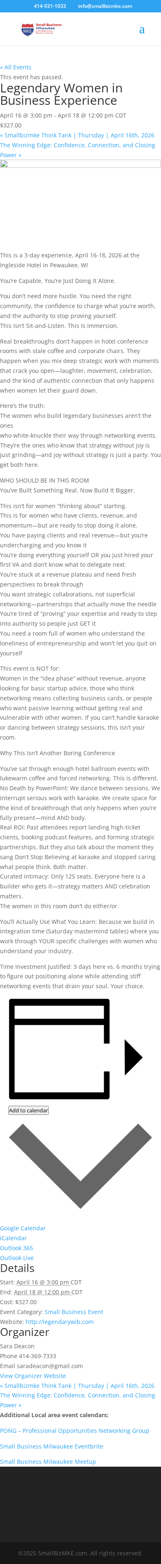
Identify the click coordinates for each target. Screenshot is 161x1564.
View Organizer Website (33, 1376)
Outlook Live (17, 1258)
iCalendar (13, 1238)
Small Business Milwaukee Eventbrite (52, 1446)
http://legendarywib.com (60, 1322)
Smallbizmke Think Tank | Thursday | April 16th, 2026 (77, 135)
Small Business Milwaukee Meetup (49, 1461)
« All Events (15, 67)
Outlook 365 (16, 1248)
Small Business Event (74, 1312)
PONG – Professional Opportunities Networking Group (75, 1430)
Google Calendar (23, 1228)
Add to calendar (28, 1110)
